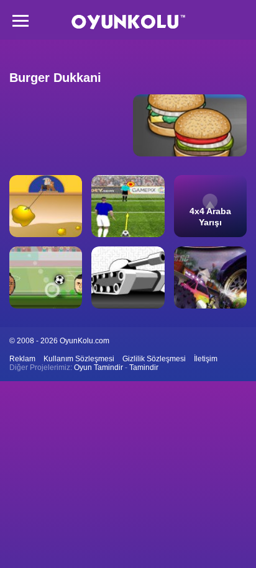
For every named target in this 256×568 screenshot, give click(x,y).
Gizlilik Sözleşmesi (154, 358)
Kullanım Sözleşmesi (78, 358)
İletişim (205, 358)
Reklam (22, 358)
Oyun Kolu (128, 22)
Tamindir (143, 367)
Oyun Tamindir (98, 367)
